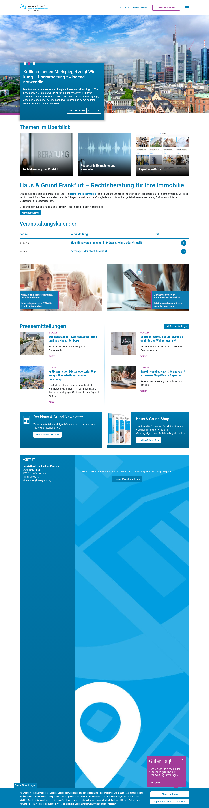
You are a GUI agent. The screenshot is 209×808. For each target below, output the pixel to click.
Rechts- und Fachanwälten (82, 193)
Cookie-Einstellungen (25, 785)
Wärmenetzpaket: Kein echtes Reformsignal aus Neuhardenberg (74, 338)
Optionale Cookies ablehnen (169, 801)
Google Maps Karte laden (127, 479)
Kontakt (124, 7)
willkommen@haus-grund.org (37, 480)
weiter (52, 356)
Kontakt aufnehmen (30, 213)
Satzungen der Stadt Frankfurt (89, 251)
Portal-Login (140, 7)
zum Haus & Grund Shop (148, 440)
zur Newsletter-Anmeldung (47, 434)
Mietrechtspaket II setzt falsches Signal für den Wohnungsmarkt (162, 338)
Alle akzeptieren (170, 794)
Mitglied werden (166, 7)
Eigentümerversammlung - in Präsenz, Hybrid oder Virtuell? (106, 242)
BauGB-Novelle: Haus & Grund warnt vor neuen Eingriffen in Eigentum (162, 373)
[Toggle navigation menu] (187, 7)
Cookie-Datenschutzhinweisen (87, 804)
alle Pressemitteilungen (177, 326)
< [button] (89, 110)
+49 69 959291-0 (31, 476)
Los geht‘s (155, 782)
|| (94, 110)
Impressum (112, 804)
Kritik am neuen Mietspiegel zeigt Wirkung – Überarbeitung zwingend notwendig (72, 375)
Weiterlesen (77, 110)
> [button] (99, 110)
